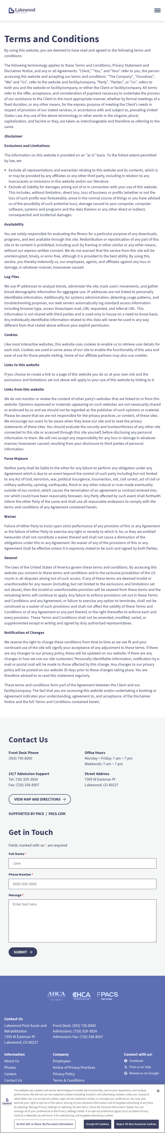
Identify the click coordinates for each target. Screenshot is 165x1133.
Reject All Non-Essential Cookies (136, 1124)
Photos (10, 1067)
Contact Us (13, 1080)
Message (16, 895)
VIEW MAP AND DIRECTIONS (37, 799)
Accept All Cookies (97, 1124)
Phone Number (21, 874)
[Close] (158, 1091)
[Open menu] (157, 10)
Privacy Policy (64, 1073)
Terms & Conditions (69, 1080)
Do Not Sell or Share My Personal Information (45, 1124)
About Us (11, 1060)
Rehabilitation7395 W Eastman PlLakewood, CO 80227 (21, 1037)
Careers (10, 1073)
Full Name (17, 854)
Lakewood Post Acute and (25, 1025)
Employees (62, 1060)
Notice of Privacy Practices (74, 1067)
